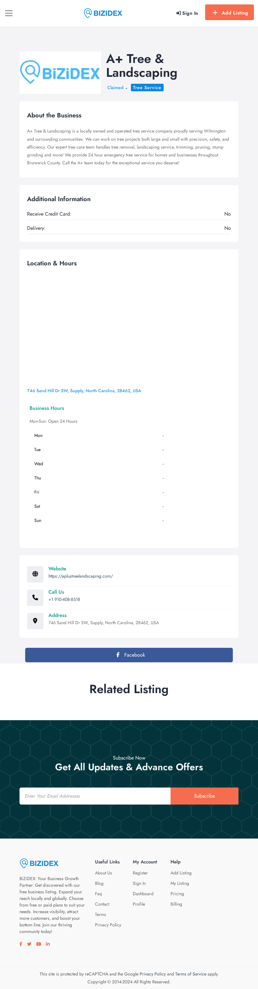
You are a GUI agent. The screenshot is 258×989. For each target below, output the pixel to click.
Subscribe (204, 796)
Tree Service (147, 87)
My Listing (180, 883)
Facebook (134, 654)
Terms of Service (190, 974)
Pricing (177, 893)
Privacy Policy (108, 925)
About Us (103, 873)
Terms (100, 914)
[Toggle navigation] (9, 13)
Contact (102, 904)
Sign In (139, 883)
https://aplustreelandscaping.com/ (80, 576)
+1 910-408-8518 (64, 599)
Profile (139, 904)
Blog (99, 883)
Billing (176, 904)
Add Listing (235, 12)
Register (140, 873)
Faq (98, 893)
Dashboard (143, 893)
